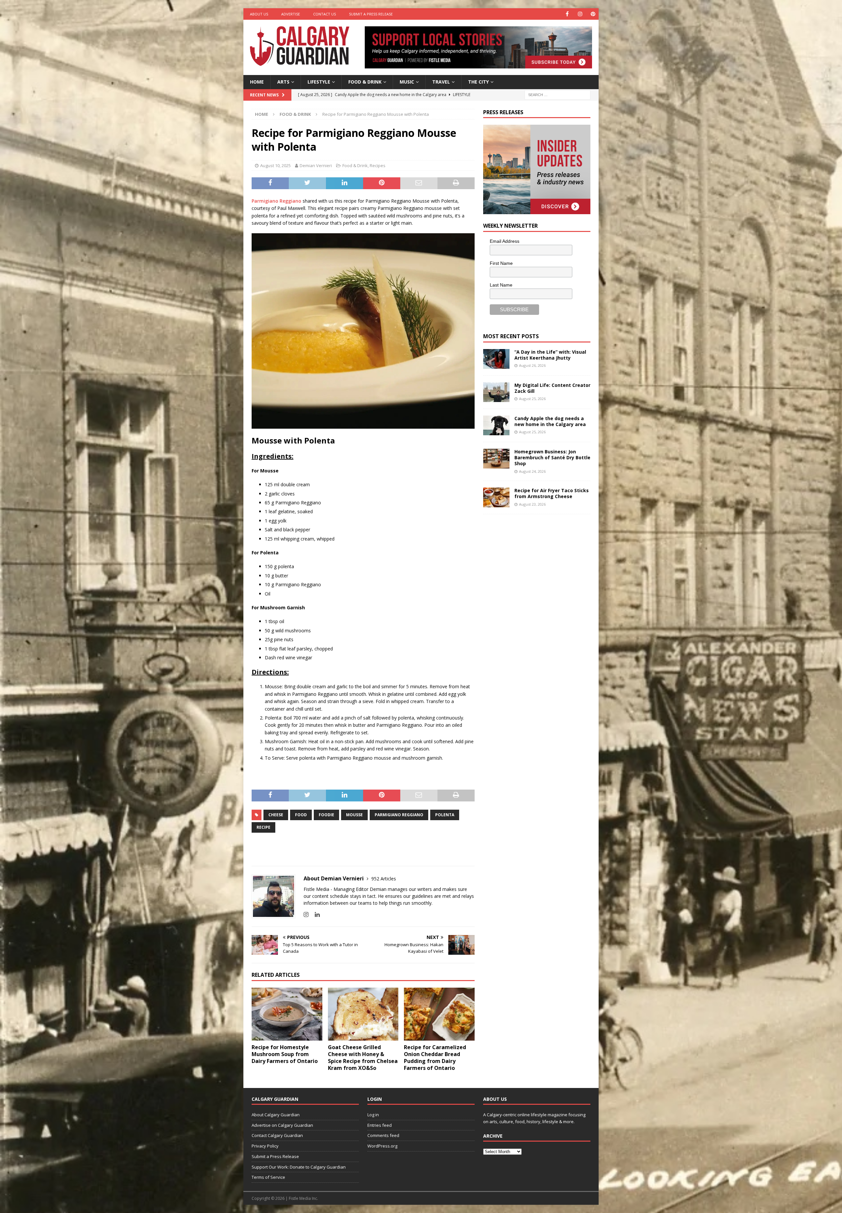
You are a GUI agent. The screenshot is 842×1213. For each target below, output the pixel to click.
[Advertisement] (532, 621)
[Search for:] (557, 94)
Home (257, 82)
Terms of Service (268, 1177)
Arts (283, 82)
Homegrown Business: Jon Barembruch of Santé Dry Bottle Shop (552, 457)
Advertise (290, 14)
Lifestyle (319, 82)
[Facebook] (567, 14)
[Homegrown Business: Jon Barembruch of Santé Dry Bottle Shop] (496, 458)
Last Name (501, 285)
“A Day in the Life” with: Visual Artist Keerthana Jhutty (550, 355)
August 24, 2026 (532, 471)
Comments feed (383, 1135)
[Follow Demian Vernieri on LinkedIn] (315, 914)
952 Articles (383, 878)
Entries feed (379, 1125)
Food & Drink (365, 82)
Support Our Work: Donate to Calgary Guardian (299, 1167)
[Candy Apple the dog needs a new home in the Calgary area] (496, 425)
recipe (263, 827)
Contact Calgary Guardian (277, 1135)
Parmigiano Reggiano (276, 201)
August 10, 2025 (275, 165)
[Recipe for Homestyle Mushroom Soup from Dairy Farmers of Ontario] (287, 1014)
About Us (259, 14)
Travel (441, 82)
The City (478, 82)
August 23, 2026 (532, 504)
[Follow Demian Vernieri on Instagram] (306, 914)
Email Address (504, 241)
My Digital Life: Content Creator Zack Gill (552, 388)
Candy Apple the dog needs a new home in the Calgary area (550, 421)
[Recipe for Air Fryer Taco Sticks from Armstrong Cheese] (496, 497)
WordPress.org (382, 1146)
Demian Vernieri (316, 165)
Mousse (354, 815)
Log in (373, 1115)
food (301, 815)
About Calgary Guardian (276, 1115)
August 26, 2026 (532, 365)
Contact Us (324, 14)
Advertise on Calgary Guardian (282, 1125)
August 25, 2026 (532, 398)
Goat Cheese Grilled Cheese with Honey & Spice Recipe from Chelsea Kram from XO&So (363, 1057)
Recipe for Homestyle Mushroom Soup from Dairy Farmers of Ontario (285, 1054)
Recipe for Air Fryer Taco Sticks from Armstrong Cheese (551, 493)
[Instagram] (580, 14)
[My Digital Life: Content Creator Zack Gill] (496, 392)
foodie (326, 815)
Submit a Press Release (371, 14)
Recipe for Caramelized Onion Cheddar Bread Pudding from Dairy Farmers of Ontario (435, 1057)
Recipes (377, 165)
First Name (501, 263)
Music (407, 82)
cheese (275, 815)
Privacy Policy (265, 1146)
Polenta (444, 815)
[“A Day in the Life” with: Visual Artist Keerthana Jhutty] (496, 359)
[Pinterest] (593, 14)
